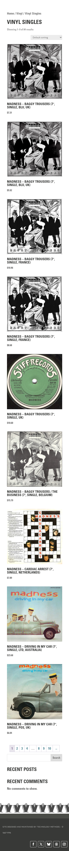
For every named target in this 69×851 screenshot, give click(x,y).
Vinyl (19, 13)
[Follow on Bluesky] (49, 844)
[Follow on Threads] (56, 844)
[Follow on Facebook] (33, 844)
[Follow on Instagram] (64, 844)
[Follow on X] (41, 844)
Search (56, 757)
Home (10, 13)
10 (49, 748)
